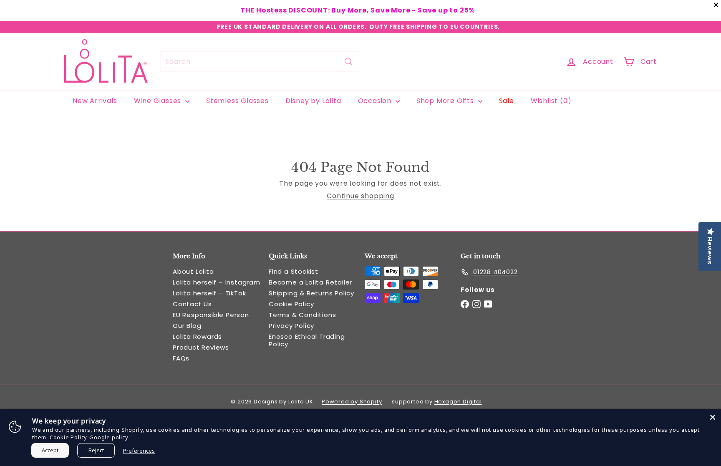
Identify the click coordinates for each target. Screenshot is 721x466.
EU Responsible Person (211, 314)
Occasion (375, 101)
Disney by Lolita (313, 101)
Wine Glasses (158, 101)
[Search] (348, 61)
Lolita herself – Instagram (216, 282)
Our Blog (187, 325)
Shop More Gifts (446, 101)
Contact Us (192, 304)
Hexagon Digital (458, 402)
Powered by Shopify (352, 402)
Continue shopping (360, 196)
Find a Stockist (293, 271)
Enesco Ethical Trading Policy (307, 340)
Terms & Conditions (302, 314)
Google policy (108, 437)
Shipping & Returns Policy (311, 293)
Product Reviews (201, 347)
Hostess (271, 10)
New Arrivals (95, 101)
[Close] (712, 417)
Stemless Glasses (237, 101)
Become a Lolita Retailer (310, 282)
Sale (506, 101)
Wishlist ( (549, 101)
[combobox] (259, 61)
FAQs (181, 358)
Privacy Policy (291, 325)
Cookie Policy (291, 304)
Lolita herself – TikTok (209, 293)
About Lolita (193, 271)
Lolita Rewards (197, 336)
